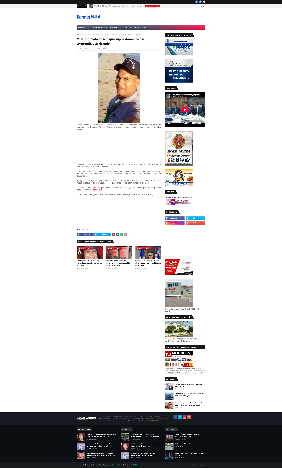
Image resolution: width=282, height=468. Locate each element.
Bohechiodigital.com (84, 48)
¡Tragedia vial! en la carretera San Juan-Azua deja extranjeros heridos (189, 395)
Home (188, 465)
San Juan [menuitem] (126, 27)
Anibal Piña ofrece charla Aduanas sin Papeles (189, 454)
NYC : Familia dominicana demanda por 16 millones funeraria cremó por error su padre (123, 6)
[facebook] (196, 1)
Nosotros (80, 2)
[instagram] (204, 1)
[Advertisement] (165, 16)
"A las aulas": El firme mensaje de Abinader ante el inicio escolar (99, 445)
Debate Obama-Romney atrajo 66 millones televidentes (187, 435)
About (194, 465)
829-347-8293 (133, 465)
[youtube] (195, 223)
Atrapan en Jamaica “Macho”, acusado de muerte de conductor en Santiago (190, 404)
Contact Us (202, 465)
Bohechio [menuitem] (114, 27)
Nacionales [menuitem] (82, 27)
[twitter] (200, 1)
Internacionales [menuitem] (98, 27)
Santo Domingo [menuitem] (140, 27)
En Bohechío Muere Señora (185, 444)
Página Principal (81, 34)
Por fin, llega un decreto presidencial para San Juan (188, 385)
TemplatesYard (116, 465)
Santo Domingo (92, 34)
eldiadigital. (98, 190)
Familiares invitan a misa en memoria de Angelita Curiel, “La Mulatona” (89, 263)
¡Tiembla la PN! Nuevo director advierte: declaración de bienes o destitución (148, 263)
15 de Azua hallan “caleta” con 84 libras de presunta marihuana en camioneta (145, 435)
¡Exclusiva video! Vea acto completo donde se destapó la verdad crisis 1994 (118, 263)
